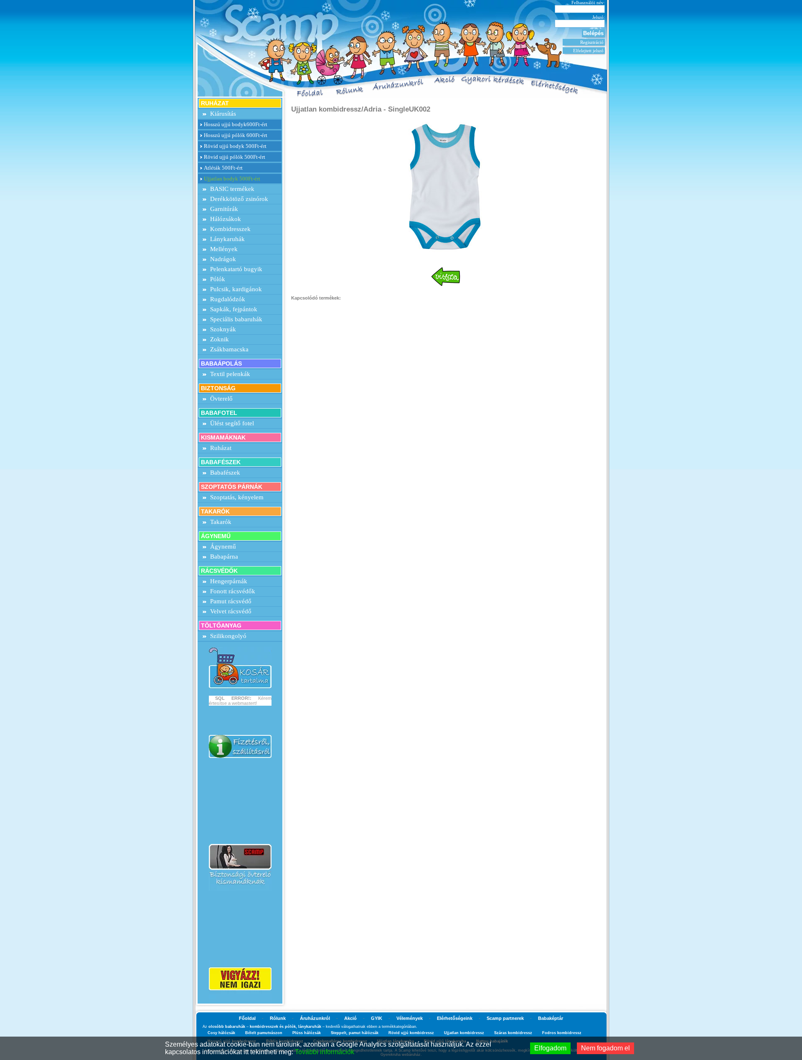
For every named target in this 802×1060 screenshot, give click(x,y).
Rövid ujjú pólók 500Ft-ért (234, 157)
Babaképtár (550, 1018)
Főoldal (247, 1018)
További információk (324, 1051)
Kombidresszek (230, 229)
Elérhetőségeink (454, 1018)
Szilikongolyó (228, 636)
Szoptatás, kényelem (237, 497)
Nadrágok (223, 259)
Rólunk (278, 1018)
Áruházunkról (315, 1018)
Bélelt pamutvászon (263, 1033)
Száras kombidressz (513, 1033)
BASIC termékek (232, 189)
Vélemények (409, 1018)
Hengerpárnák (228, 581)
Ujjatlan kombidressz (464, 1033)
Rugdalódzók (227, 299)
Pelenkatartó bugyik (236, 269)
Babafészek (225, 472)
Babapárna (224, 556)
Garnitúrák (224, 209)
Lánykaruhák (227, 239)
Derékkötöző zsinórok (239, 199)
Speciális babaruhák (236, 319)
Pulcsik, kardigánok (236, 289)
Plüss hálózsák (306, 1033)
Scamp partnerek (505, 1018)
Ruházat (220, 448)
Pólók (217, 279)
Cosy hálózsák (221, 1033)
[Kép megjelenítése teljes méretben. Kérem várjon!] (446, 186)
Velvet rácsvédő (230, 611)
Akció (350, 1018)
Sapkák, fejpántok (233, 309)
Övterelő (221, 398)
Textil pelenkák (230, 374)
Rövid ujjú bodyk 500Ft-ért (235, 146)
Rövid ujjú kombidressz (411, 1033)
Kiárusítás (223, 113)
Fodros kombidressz (561, 1033)
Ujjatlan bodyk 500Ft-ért (232, 178)
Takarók (220, 522)
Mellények (224, 249)
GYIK (376, 1018)
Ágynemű (223, 546)
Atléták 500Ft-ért (223, 168)
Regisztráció (592, 42)
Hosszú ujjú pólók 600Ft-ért (235, 135)
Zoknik (219, 339)
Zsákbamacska (229, 349)
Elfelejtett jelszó (588, 50)
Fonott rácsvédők (232, 591)
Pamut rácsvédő (230, 601)
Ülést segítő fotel (232, 423)
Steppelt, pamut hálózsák (354, 1033)
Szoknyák (223, 329)
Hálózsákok (225, 219)
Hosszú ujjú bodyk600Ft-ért (235, 124)
